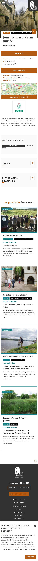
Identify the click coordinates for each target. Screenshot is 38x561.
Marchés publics (19, 499)
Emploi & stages (19, 502)
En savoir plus (5, 551)
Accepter (30, 556)
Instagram (24, 483)
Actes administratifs (19, 506)
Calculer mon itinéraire (18, 97)
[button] (19, 87)
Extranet (19, 509)
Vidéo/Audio (19, 515)
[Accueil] (33, 5)
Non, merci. (35, 526)
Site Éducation (19, 518)
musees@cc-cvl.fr (10, 64)
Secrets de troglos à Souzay (15, 295)
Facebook (21, 483)
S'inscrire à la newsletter (19, 487)
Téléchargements (19, 512)
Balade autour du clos (12, 235)
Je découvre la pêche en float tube (18, 356)
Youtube (27, 483)
